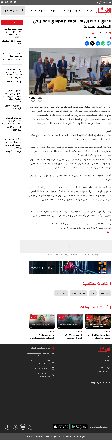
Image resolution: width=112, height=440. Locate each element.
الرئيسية (88, 10)
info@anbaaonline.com (42, 368)
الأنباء (95, 37)
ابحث (33, 10)
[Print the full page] (39, 99)
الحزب (42, 10)
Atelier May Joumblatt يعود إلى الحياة (99, 336)
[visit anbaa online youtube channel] (23, 427)
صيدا (93, 293)
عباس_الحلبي (61, 293)
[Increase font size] (109, 98)
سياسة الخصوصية (104, 367)
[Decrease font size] (103, 98)
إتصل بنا (107, 360)
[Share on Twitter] (92, 43)
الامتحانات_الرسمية (78, 293)
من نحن (107, 356)
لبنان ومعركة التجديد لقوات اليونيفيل (71, 336)
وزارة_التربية (105, 293)
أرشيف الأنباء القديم (103, 371)
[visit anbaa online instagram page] (30, 427)
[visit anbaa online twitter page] (15, 427)
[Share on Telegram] (109, 43)
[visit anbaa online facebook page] (7, 427)
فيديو (62, 10)
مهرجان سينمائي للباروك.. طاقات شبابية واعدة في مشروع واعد (43, 338)
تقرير (106, 331)
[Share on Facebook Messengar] (98, 43)
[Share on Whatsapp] (103, 43)
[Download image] (31, 92)
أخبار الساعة (104, 37)
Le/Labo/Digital (79, 436)
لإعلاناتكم (107, 363)
